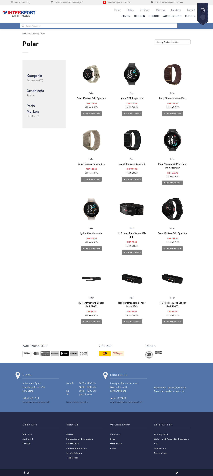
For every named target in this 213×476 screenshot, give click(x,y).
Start (24, 34)
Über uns (160, 9)
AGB (156, 443)
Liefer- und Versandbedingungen (171, 438)
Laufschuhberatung (76, 448)
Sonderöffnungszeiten (77, 401)
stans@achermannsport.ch (36, 401)
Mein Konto (116, 443)
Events (117, 9)
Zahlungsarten (161, 434)
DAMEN (125, 16)
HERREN (139, 16)
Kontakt (191, 9)
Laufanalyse (72, 443)
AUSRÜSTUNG (172, 16)
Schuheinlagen (74, 453)
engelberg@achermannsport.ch (126, 401)
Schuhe (154, 16)
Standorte (176, 9)
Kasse (113, 448)
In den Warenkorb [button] (91, 113)
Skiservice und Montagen (79, 438)
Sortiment (145, 9)
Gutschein (115, 434)
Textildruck (72, 457)
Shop (112, 438)
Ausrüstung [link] (35, 80)
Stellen (130, 9)
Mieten (70, 434)
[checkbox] (44, 116)
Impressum (160, 448)
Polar (91, 93)
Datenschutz (160, 453)
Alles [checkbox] (32, 95)
